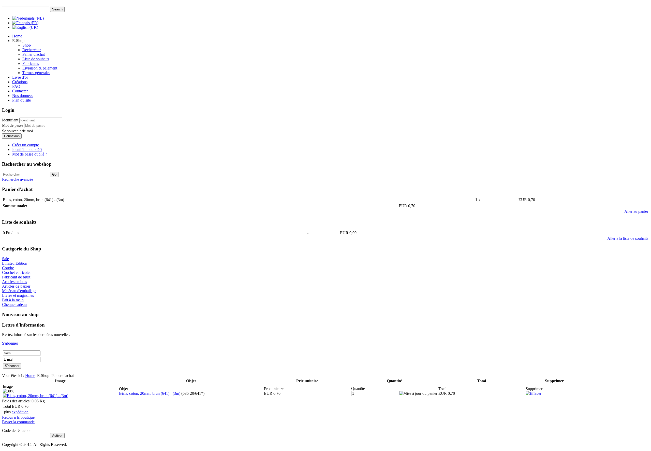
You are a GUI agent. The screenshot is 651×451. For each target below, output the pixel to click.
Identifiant (10, 120)
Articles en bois (14, 281)
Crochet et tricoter (16, 272)
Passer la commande (18, 422)
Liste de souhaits (35, 59)
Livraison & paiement (39, 68)
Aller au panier (636, 211)
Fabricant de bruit (16, 277)
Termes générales (36, 73)
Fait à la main (13, 300)
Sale (5, 259)
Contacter (20, 91)
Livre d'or (20, 77)
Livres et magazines (18, 295)
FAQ (16, 86)
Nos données (22, 95)
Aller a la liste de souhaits (627, 238)
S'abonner (10, 343)
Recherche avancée (17, 179)
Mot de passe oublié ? (29, 154)
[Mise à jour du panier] (418, 393)
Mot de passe (13, 125)
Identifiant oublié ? (27, 149)
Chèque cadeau (14, 304)
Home (17, 36)
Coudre (8, 268)
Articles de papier (16, 286)
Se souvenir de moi (17, 131)
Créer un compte (25, 145)
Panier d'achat (33, 54)
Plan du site (21, 100)
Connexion (12, 136)
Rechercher (31, 50)
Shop (26, 45)
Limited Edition (14, 263)
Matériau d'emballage (19, 291)
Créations (19, 82)
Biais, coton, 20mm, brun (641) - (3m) (150, 393)
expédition (20, 412)
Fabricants (30, 63)
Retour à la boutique (18, 417)
